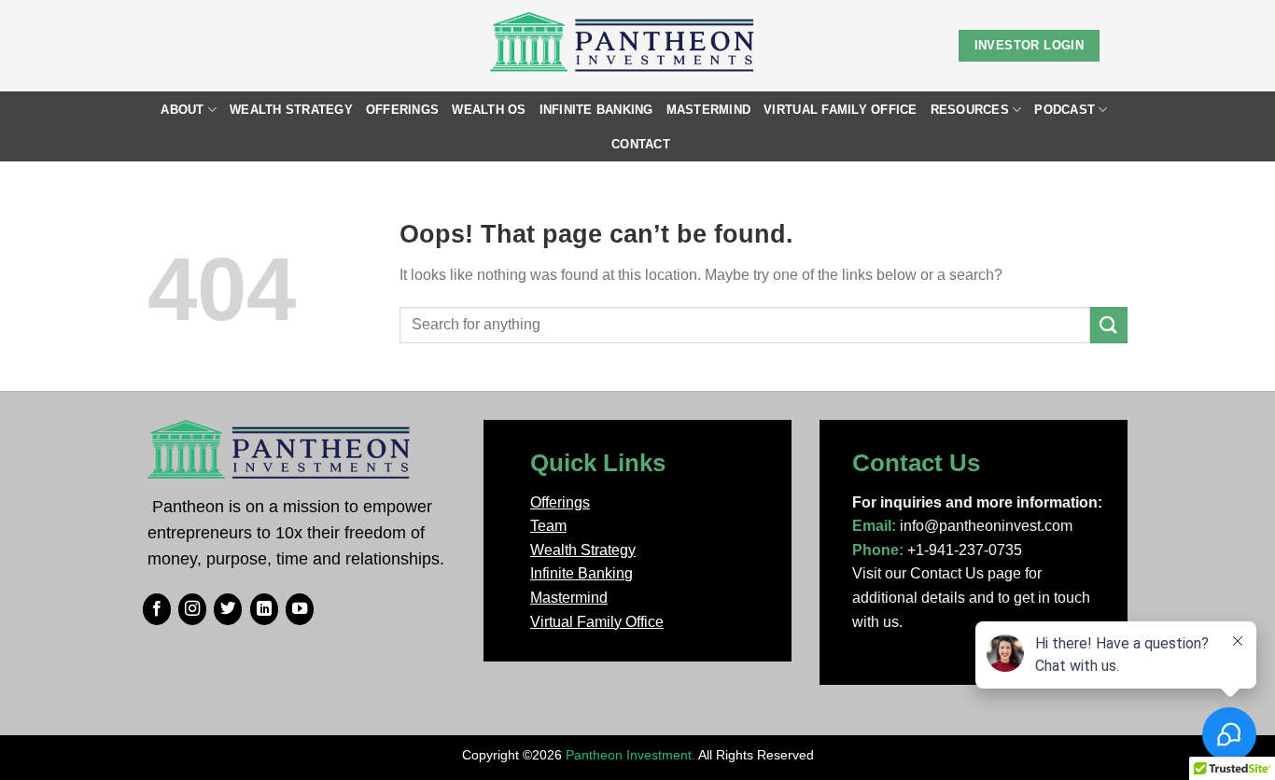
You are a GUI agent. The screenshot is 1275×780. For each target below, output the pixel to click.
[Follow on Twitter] (228, 609)
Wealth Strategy (291, 110)
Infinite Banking (596, 110)
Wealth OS (488, 110)
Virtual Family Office (840, 110)
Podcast (1064, 110)
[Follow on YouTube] (300, 609)
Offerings (402, 110)
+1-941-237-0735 (964, 550)
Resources (970, 110)
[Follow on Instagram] (192, 609)
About (182, 110)
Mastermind (708, 110)
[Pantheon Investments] (624, 45)
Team (548, 526)
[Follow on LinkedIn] (264, 609)
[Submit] (1109, 325)
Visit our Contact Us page (936, 573)
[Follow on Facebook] (157, 609)
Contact (640, 144)
